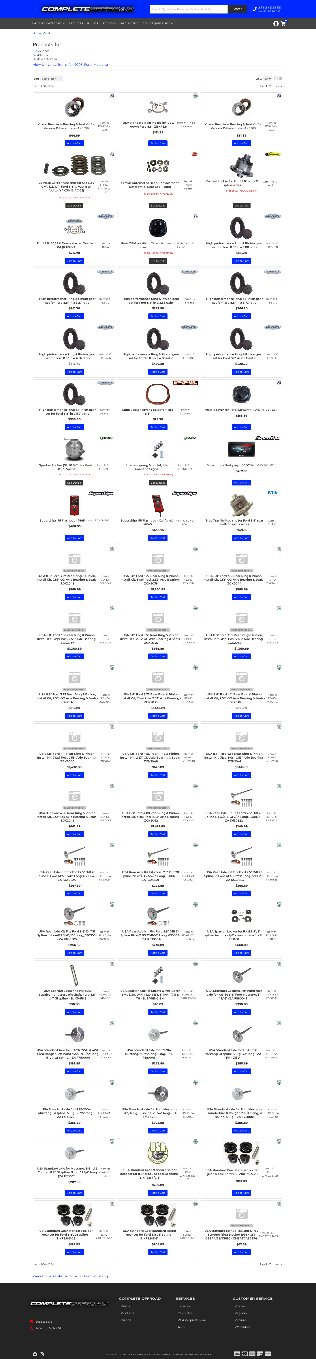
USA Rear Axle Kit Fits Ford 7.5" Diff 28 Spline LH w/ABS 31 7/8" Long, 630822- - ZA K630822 (234, 816)
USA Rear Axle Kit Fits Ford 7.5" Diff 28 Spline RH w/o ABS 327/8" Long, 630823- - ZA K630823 (234, 876)
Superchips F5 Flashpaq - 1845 (62, 520)
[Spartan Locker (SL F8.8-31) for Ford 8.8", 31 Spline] (74, 450)
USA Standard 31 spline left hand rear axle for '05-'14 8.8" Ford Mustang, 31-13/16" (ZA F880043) (234, 994)
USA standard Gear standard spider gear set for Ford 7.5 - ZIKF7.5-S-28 (232, 1172)
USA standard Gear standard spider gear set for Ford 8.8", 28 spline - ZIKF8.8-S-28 (66, 1234)
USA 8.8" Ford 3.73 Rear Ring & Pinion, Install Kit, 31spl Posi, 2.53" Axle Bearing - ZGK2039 (151, 698)
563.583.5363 (44, 1321)
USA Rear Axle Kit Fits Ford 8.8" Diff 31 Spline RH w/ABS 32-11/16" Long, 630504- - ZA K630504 (150, 935)
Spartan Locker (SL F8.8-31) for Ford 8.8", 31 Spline (65, 467)
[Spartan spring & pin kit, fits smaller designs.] (158, 450)
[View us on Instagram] (42, 1354)
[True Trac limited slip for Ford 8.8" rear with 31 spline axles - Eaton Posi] (274, 493)
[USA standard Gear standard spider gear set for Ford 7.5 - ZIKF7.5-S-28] (241, 1153)
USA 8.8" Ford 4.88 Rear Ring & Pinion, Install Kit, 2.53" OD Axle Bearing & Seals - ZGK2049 (67, 816)
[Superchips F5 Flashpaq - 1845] (74, 505)
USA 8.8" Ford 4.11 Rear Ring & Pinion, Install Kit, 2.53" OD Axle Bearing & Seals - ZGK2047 (234, 698)
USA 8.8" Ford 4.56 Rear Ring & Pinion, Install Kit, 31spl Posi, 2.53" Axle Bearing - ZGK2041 (234, 757)
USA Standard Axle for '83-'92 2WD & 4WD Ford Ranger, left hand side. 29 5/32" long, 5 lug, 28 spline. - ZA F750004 (68, 1054)
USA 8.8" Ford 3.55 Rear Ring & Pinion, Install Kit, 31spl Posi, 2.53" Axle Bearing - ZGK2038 (234, 639)
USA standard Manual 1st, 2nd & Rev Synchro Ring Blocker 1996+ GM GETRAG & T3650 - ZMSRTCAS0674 (231, 1234)
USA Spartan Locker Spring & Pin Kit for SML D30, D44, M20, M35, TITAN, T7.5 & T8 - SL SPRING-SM (150, 994)
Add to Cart (241, 482)
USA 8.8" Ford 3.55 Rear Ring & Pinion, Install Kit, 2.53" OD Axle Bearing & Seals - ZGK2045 (151, 639)
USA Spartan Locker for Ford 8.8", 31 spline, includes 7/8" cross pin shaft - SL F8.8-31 (233, 935)
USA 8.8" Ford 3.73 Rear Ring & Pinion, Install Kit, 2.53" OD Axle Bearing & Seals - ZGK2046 (67, 698)
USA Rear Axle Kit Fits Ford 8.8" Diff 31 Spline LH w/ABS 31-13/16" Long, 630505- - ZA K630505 (67, 935)
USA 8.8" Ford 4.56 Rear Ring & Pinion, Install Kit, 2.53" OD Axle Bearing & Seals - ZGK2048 (151, 757)
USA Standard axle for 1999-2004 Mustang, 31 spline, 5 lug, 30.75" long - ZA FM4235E (66, 1113)
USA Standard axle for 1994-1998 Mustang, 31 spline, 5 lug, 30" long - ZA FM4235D (232, 1054)
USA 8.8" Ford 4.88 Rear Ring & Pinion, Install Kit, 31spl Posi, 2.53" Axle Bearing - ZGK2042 (151, 816)
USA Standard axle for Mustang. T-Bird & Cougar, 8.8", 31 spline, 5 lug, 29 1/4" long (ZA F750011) (67, 1172)
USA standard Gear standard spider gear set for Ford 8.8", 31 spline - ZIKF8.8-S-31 (149, 1234)
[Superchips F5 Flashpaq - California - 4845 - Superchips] (184, 493)
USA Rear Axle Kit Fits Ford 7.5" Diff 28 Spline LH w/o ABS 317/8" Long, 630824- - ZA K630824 (67, 876)
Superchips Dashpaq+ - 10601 (228, 465)
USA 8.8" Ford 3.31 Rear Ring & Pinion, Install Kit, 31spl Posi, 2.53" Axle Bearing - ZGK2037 (67, 639)
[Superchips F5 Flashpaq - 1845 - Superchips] (101, 493)
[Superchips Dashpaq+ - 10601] (241, 450)
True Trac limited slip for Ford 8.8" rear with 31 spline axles (234, 522)
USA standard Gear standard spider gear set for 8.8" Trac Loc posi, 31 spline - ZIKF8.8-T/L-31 (150, 1173)
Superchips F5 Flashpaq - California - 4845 (147, 522)
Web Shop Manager (199, 1354)
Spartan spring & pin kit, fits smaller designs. (147, 467)
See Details (74, 482)
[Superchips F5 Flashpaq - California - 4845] (158, 505)
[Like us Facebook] (35, 1354)
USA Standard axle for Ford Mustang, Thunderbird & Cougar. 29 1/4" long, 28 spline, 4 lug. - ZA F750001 (234, 1113)
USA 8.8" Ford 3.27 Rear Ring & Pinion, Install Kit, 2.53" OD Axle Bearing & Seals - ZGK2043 (67, 579)
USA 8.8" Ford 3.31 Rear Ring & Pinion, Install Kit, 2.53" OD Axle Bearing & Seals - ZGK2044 (234, 579)
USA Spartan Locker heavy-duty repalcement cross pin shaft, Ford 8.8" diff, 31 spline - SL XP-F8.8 (67, 994)
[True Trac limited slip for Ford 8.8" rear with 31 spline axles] (241, 505)
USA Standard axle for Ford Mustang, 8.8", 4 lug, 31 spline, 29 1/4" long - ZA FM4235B (149, 1113)
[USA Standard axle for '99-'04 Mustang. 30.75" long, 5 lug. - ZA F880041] (158, 1035)
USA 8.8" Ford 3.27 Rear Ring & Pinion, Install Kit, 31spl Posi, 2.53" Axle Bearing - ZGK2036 (151, 579)
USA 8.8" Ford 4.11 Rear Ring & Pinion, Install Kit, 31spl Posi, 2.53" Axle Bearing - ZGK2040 (67, 757)
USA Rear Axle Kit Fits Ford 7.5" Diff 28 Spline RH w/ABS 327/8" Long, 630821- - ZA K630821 (150, 876)
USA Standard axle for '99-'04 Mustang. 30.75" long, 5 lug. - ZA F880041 (149, 1054)
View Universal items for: (70, 1276)
